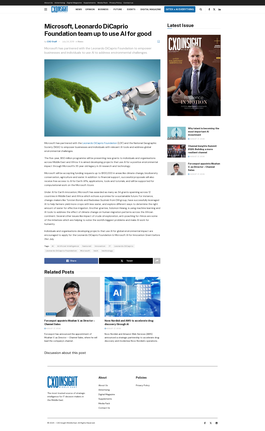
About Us (48, 3)
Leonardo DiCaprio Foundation (99, 143)
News (79, 9)
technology (107, 251)
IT (110, 246)
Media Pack (103, 3)
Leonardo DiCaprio (123, 246)
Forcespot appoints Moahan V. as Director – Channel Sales (204, 166)
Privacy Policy (115, 3)
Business (103, 9)
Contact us (128, 3)
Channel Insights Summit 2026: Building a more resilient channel (202, 149)
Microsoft (85, 251)
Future (117, 9)
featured (86, 246)
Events (131, 9)
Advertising (60, 3)
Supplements (90, 3)
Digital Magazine (74, 3)
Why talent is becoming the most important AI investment (203, 131)
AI (53, 246)
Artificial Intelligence (68, 246)
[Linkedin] (216, 423)
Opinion (90, 9)
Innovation (100, 246)
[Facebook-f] (205, 423)
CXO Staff (52, 41)
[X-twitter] (211, 423)
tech (96, 251)
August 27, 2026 (53, 328)
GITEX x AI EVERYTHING (180, 9)
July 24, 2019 (68, 41)
